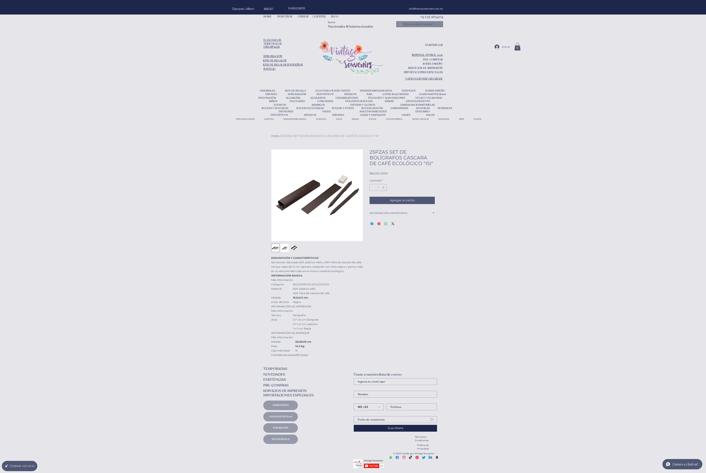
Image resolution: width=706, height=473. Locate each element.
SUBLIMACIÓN (280, 427)
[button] (517, 47)
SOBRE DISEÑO (280, 405)
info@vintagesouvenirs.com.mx (426, 8)
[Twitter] (424, 457)
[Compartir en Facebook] (372, 224)
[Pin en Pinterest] (379, 224)
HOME (267, 16)
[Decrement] (372, 187)
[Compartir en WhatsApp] (386, 224)
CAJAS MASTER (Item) (280, 416)
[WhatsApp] (390, 457)
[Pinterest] (417, 457)
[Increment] (383, 187)
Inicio (275, 136)
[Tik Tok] (410, 457)
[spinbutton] (378, 187)
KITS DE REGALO (281, 439)
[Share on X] (393, 224)
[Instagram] (404, 457)
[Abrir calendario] (431, 419)
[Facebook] (397, 457)
